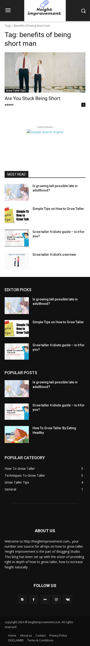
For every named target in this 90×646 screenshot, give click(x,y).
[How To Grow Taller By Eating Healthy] (17, 434)
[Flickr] (44, 599)
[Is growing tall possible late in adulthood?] (17, 192)
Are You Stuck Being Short (32, 98)
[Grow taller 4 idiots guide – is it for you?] (17, 238)
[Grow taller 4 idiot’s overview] (17, 261)
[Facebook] (33, 599)
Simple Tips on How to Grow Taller (58, 209)
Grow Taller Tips (16, 90)
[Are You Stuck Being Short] (45, 72)
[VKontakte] (67, 599)
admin (9, 104)
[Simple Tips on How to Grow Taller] (17, 215)
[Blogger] (22, 599)
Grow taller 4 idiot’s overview (54, 254)
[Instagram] (56, 599)
